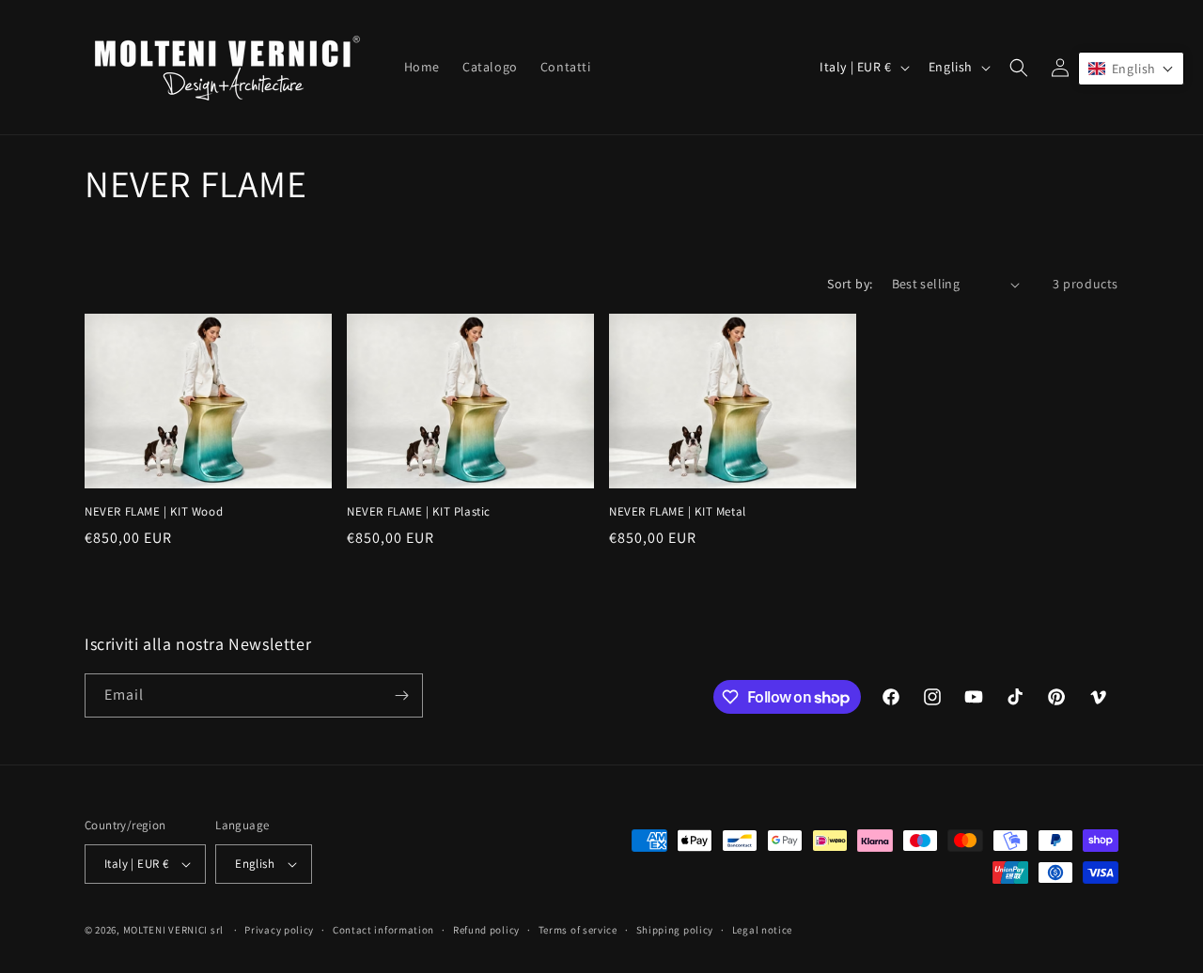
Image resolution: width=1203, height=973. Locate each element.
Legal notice (762, 929)
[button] (1018, 67)
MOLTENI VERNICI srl (173, 929)
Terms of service (578, 929)
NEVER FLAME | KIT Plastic (419, 511)
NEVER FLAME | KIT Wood (154, 511)
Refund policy (486, 929)
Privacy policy (279, 929)
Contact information (383, 929)
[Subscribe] (401, 695)
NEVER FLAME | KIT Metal (677, 511)
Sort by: (849, 283)
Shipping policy (675, 929)
